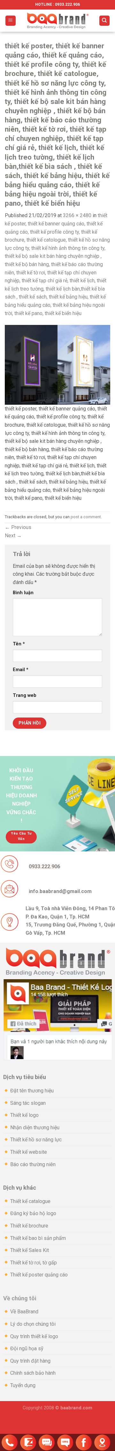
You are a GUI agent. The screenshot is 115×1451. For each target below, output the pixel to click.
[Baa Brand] (57, 20)
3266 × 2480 (77, 215)
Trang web (24, 695)
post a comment (86, 516)
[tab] (57, 1077)
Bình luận (23, 592)
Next (13, 536)
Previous (18, 527)
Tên (19, 644)
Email (20, 669)
